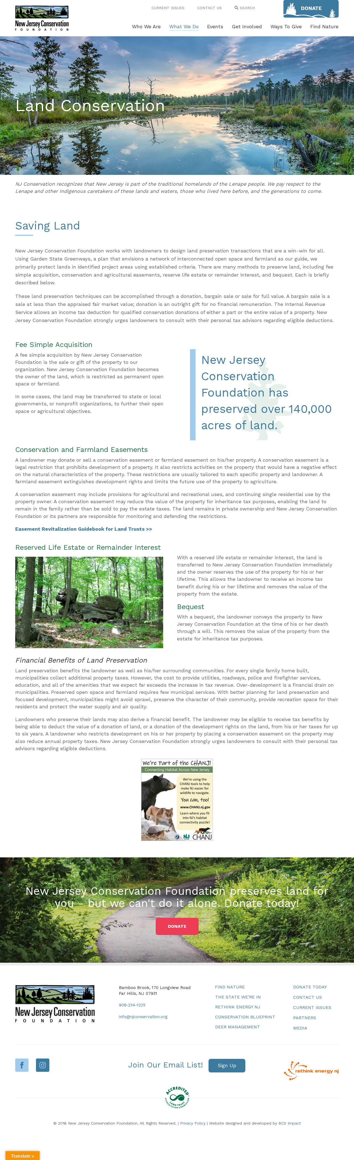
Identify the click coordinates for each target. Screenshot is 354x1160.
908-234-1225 (132, 1005)
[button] (177, 926)
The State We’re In (238, 997)
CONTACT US (209, 8)
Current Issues (312, 1007)
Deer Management (237, 1026)
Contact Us (307, 997)
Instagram (43, 1065)
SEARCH (246, 8)
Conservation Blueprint (245, 1017)
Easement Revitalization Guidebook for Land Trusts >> (83, 529)
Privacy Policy (192, 1123)
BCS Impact (289, 1123)
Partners (304, 1017)
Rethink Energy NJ (237, 1007)
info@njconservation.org (143, 1016)
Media (300, 1028)
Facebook (22, 1065)
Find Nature (230, 987)
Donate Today (310, 987)
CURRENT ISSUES (168, 8)
